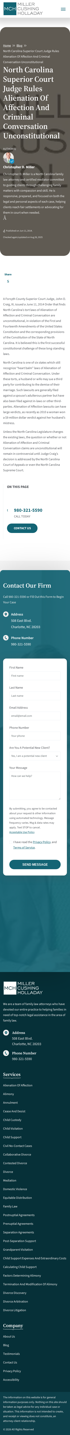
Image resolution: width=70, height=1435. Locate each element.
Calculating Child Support (20, 1267)
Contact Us (22, 528)
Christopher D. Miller (19, 167)
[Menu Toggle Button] (63, 6)
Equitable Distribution (17, 1198)
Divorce (8, 1172)
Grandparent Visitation (18, 1250)
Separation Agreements (18, 1232)
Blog (19, 45)
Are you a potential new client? (29, 748)
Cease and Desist (14, 1111)
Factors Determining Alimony (22, 1275)
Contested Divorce (15, 1163)
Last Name (16, 687)
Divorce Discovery (14, 1293)
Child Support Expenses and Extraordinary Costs (34, 1258)
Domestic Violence (15, 1189)
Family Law (10, 1206)
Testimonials (11, 1354)
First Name (16, 667)
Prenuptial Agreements (18, 1224)
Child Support (12, 1137)
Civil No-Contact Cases (17, 1146)
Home (7, 45)
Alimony (8, 1094)
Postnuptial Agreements (19, 1215)
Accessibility (11, 1380)
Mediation (9, 1180)
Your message (18, 768)
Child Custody (12, 1120)
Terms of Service (24, 847)
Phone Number (19, 728)
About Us (9, 1336)
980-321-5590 (21, 644)
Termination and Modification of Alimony (30, 1284)
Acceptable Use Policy (22, 832)
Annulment (10, 1103)
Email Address (18, 708)
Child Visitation (13, 1128)
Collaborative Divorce (17, 1154)
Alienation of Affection (17, 1085)
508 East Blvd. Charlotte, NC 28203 (26, 1041)
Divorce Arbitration (15, 1301)
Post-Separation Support (19, 1241)
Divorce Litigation (14, 1310)
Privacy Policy (41, 842)
